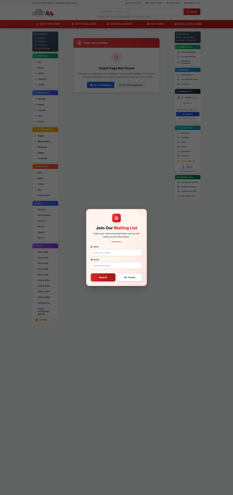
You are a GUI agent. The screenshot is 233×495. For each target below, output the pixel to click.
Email (96, 259)
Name (96, 246)
